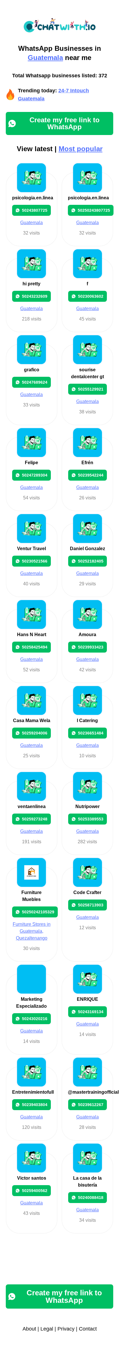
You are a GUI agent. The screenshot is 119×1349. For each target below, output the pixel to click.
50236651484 (90, 733)
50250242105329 (38, 912)
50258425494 (34, 647)
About (29, 1329)
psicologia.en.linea (32, 197)
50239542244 (90, 475)
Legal (46, 1329)
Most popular (81, 149)
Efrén (87, 462)
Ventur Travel (31, 548)
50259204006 (34, 733)
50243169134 (90, 1011)
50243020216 (34, 1018)
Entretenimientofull (33, 1092)
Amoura (87, 634)
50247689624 (34, 382)
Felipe (31, 462)
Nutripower (87, 806)
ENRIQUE (87, 999)
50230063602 (90, 296)
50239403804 (34, 1104)
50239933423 (90, 647)
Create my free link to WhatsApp (64, 123)
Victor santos (31, 1178)
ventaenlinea (32, 806)
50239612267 (90, 1104)
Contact (88, 1329)
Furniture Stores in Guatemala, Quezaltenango (32, 931)
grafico (31, 369)
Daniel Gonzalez (87, 548)
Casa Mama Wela (31, 720)
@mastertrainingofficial (93, 1092)
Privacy (66, 1329)
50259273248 (34, 819)
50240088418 (90, 1197)
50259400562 (34, 1190)
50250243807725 (94, 210)
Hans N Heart (31, 634)
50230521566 (34, 561)
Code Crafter (87, 892)
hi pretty (31, 283)
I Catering (87, 720)
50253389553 (90, 819)
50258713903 (90, 905)
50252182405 (90, 561)
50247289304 (34, 475)
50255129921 (90, 389)
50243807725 (34, 210)
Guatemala (45, 57)
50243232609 (34, 296)
